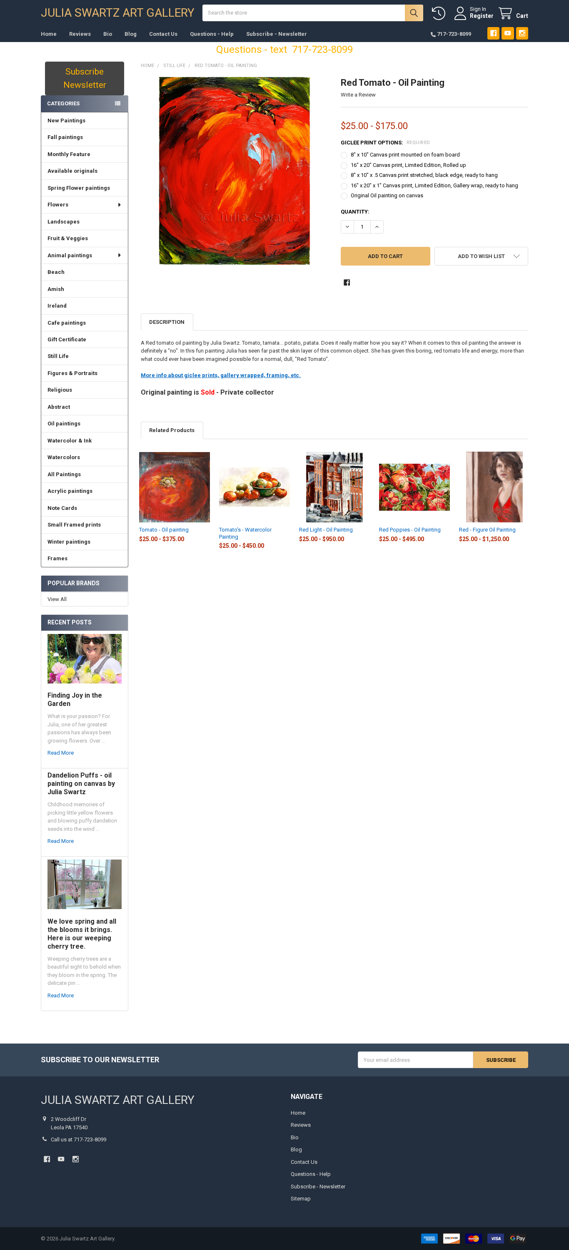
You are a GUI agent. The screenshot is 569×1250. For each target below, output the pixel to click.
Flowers (57, 204)
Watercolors (63, 457)
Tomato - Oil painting (164, 530)
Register (482, 15)
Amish (55, 289)
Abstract (58, 407)
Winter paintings (68, 542)
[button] (481, 256)
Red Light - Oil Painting (326, 530)
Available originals (72, 171)
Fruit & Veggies (67, 238)
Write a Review (358, 95)
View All (57, 599)
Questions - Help (212, 34)
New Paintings (66, 120)
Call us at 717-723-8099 (78, 1139)
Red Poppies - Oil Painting (410, 530)
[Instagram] (522, 33)
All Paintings (64, 474)
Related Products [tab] (172, 430)
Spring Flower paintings (78, 188)
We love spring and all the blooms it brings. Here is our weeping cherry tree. (81, 933)
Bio (107, 34)
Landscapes (63, 222)
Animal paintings (69, 255)
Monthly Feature (68, 154)
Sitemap (301, 1198)
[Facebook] (493, 33)
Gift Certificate (66, 339)
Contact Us (163, 34)
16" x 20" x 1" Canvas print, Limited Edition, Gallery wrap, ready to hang (434, 185)
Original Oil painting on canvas (387, 195)
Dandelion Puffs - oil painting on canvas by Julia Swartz (81, 783)
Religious (59, 390)
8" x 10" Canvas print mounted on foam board (405, 155)
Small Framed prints (74, 525)
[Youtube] (508, 33)
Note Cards (62, 508)
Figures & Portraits (72, 373)
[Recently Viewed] (440, 13)
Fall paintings (65, 137)
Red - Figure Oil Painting (487, 530)
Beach (56, 272)
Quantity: (355, 212)
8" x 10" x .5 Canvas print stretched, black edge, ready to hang (424, 175)
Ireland (57, 306)
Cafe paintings (66, 323)
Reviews (80, 34)
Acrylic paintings (69, 491)
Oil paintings (63, 423)
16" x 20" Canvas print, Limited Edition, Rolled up (408, 165)
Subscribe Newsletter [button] (84, 78)
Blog (131, 34)
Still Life (58, 356)
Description (167, 322)
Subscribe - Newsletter (276, 34)
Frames (57, 558)
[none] (235, 171)
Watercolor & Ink (69, 440)
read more (60, 753)
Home (49, 34)
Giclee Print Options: (385, 142)
